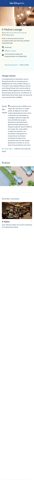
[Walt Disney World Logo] (17, 3)
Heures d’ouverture (11, 65)
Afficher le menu (10, 51)
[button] (20, 125)
